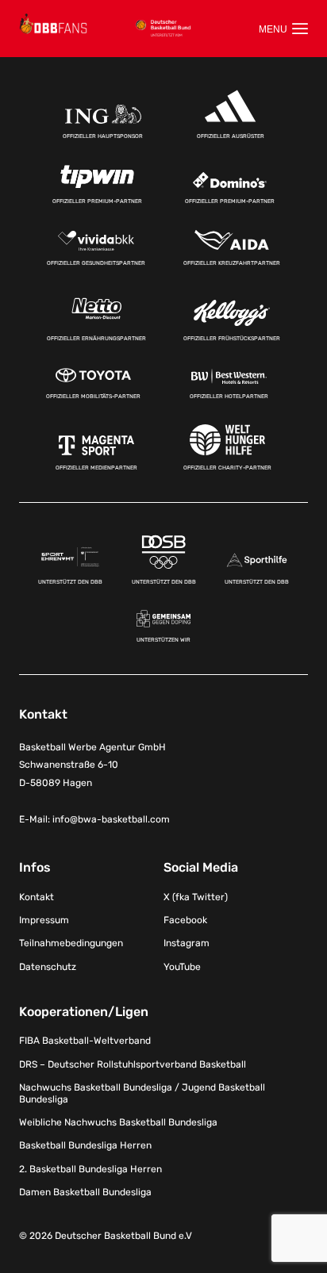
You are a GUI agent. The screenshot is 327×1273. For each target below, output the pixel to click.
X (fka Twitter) (196, 897)
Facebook (185, 920)
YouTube (182, 966)
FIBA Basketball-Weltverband (85, 1040)
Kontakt (36, 897)
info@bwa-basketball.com (111, 819)
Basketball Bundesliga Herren (85, 1145)
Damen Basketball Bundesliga (85, 1192)
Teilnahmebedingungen (71, 943)
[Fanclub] (53, 23)
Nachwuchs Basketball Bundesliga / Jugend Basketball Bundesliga (142, 1093)
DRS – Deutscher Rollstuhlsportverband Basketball (132, 1064)
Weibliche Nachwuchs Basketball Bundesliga (118, 1122)
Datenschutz (47, 966)
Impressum (44, 920)
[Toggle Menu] (283, 28)
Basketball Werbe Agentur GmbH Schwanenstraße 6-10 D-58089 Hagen (92, 765)
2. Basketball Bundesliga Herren (90, 1169)
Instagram (187, 943)
